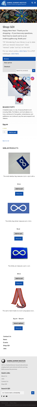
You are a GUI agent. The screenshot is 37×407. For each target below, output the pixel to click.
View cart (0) (8, 62)
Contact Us (4, 381)
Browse (6, 59)
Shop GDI (4, 384)
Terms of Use (4, 403)
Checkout (7, 66)
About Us (4, 376)
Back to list (6, 141)
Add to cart (12, 132)
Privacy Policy (13, 403)
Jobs (2, 379)
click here (23, 51)
